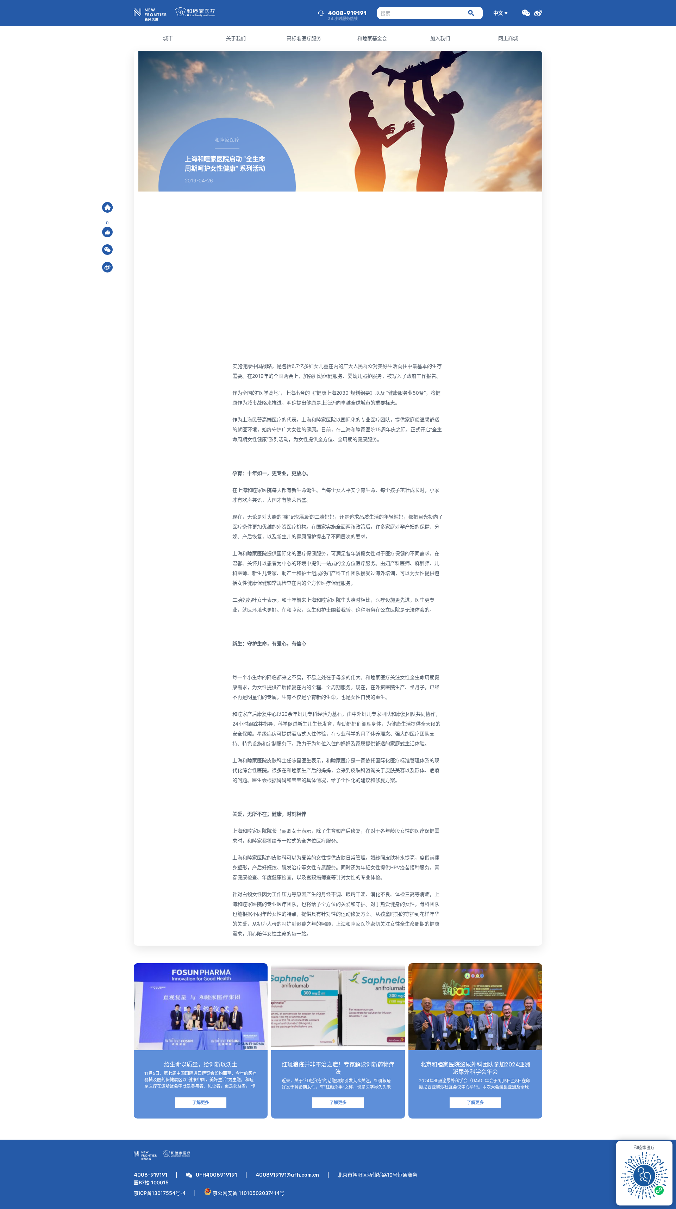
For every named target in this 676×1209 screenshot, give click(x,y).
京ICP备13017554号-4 (160, 1193)
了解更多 (200, 1102)
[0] (107, 232)
